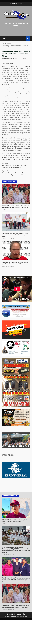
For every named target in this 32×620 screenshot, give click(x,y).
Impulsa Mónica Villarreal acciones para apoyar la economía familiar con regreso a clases (16, 221)
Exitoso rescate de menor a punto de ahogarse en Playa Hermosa (14, 165)
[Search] (23, 38)
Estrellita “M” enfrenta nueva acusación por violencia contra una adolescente (16, 250)
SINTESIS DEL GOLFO (8, 58)
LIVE (28, 38)
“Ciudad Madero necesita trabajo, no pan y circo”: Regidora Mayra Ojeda (16, 508)
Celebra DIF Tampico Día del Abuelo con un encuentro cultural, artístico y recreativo (16, 194)
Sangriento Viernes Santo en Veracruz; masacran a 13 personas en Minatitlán (15, 173)
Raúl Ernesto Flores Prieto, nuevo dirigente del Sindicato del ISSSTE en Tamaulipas (16, 566)
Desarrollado (9, 616)
